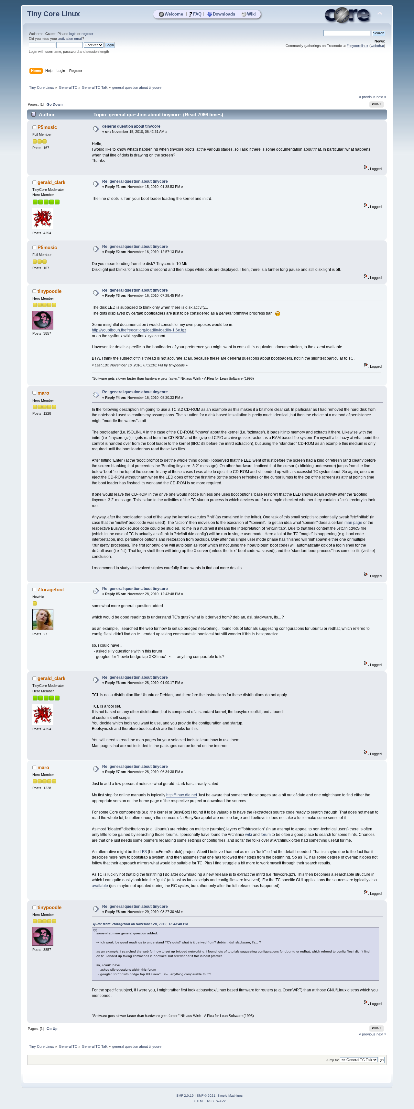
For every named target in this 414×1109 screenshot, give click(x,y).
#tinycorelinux (357, 46)
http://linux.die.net (181, 795)
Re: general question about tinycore (135, 181)
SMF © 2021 (206, 1095)
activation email (70, 38)
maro (43, 393)
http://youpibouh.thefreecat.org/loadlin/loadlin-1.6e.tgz (139, 330)
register (87, 34)
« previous (367, 97)
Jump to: (332, 1060)
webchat (377, 46)
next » (381, 97)
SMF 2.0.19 (185, 1095)
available (100, 886)
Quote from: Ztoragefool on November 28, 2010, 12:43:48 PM (140, 924)
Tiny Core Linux (53, 14)
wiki (248, 834)
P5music (47, 127)
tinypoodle (49, 291)
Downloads (224, 14)
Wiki (251, 14)
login (72, 34)
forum (266, 834)
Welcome (174, 14)
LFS (143, 851)
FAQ (197, 14)
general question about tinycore (131, 126)
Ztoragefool (51, 589)
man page (353, 522)
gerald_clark (51, 182)
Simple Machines (230, 1095)
